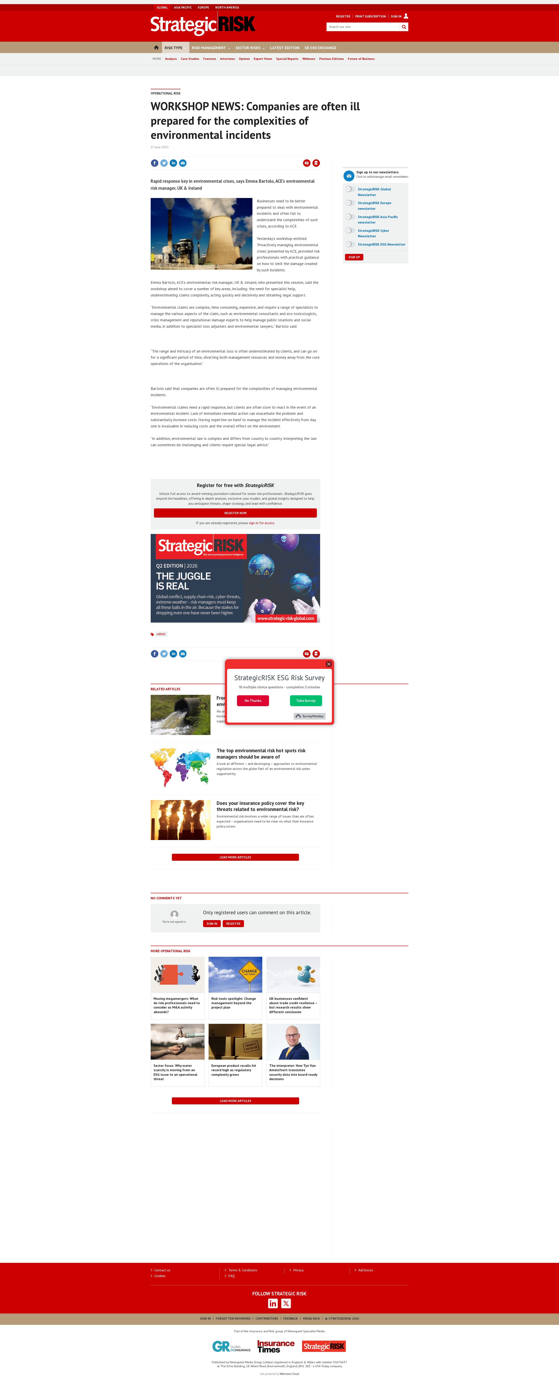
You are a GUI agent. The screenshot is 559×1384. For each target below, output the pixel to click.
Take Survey (306, 700)
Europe (203, 7)
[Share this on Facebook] (155, 163)
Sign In (396, 16)
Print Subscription (370, 16)
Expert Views (263, 59)
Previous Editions (331, 59)
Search (403, 26)
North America (227, 7)
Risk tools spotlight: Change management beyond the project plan (233, 1003)
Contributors (266, 1318)
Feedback (290, 1318)
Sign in (264, 154)
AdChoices (365, 1270)
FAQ (231, 1276)
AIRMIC (161, 634)
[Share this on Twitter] (164, 163)
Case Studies (190, 59)
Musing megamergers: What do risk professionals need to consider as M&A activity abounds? (177, 1005)
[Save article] (316, 163)
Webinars (308, 59)
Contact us (162, 1270)
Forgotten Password (233, 1318)
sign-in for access (261, 523)
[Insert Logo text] (203, 35)
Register (343, 16)
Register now (235, 513)
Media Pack (311, 1318)
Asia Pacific (183, 7)
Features (209, 59)
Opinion (244, 59)
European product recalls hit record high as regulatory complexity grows (233, 1070)
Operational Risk (166, 93)
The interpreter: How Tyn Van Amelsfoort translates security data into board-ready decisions (293, 1072)
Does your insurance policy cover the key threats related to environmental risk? (260, 806)
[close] (320, 154)
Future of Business (361, 59)
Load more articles (235, 857)
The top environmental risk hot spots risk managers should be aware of (261, 753)
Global (162, 7)
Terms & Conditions (242, 1270)
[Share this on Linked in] (173, 163)
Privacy (298, 1270)
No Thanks (253, 700)
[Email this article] (183, 163)
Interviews (227, 59)
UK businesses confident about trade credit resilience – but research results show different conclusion (293, 1005)
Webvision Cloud (289, 1373)
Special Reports (287, 59)
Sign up (354, 257)
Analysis (171, 59)
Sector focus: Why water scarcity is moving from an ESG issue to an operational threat (175, 1072)
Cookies (160, 1276)
